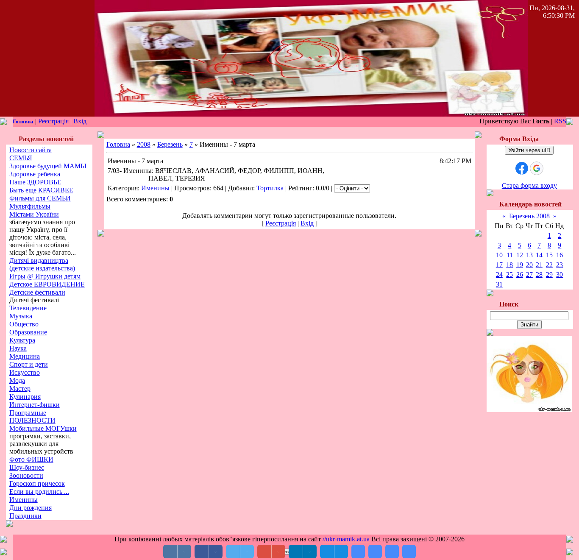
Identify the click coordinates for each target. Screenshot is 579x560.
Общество (24, 324)
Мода (17, 380)
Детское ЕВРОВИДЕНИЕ (47, 284)
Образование (28, 332)
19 (519, 264)
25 (509, 274)
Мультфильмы (29, 206)
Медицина (24, 356)
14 (539, 255)
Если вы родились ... (39, 491)
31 (499, 284)
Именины (23, 499)
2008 (143, 144)
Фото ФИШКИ (31, 459)
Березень (170, 144)
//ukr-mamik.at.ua (346, 539)
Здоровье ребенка (34, 174)
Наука (18, 348)
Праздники (25, 515)
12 (519, 255)
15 (549, 255)
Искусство (24, 372)
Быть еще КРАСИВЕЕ (41, 190)
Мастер (20, 388)
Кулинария (25, 396)
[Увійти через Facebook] (521, 168)
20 (529, 264)
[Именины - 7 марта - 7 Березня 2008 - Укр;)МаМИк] (358, 551)
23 (559, 264)
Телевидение (28, 308)
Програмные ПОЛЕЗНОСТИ (32, 416)
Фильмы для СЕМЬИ (40, 198)
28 (539, 274)
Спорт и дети (28, 364)
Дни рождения (30, 507)
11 (510, 255)
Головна (23, 121)
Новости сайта (30, 149)
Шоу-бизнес (26, 467)
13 (529, 255)
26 (519, 274)
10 (499, 255)
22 (549, 264)
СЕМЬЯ (20, 158)
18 (509, 264)
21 (539, 264)
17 (499, 264)
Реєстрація (53, 121)
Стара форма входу (529, 185)
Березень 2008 (529, 216)
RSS (560, 121)
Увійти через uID (529, 150)
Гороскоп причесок (37, 483)
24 (499, 274)
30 (559, 274)
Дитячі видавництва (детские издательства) (42, 264)
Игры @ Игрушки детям (45, 276)
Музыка (20, 316)
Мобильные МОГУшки (43, 428)
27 (529, 274)
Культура (22, 340)
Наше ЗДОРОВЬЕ (35, 182)
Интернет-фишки (34, 404)
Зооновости (26, 475)
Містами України (34, 214)
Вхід (79, 121)
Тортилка (270, 188)
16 (559, 255)
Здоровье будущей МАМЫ (47, 166)
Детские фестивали (37, 292)
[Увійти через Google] (536, 168)
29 (549, 274)
